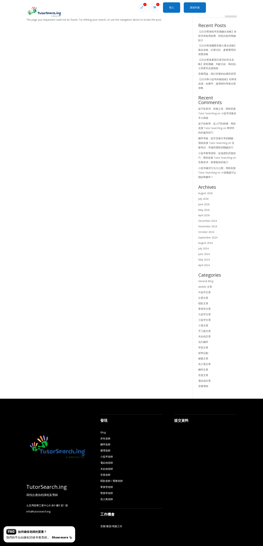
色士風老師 (106, 499)
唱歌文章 (203, 303)
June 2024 (204, 254)
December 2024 (207, 220)
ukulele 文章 (205, 286)
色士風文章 (204, 364)
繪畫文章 (203, 358)
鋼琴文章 (203, 369)
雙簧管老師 (106, 493)
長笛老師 (105, 474)
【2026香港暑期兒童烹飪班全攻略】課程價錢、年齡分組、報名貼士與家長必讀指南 (217, 64)
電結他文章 (204, 380)
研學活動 (203, 353)
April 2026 (204, 215)
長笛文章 (203, 375)
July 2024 (203, 248)
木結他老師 (106, 468)
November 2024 (207, 226)
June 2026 (204, 204)
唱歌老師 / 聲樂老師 (111, 480)
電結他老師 (106, 462)
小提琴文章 (204, 320)
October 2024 (206, 232)
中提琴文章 (204, 292)
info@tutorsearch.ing (38, 511)
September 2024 (207, 237)
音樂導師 (203, 386)
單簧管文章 (204, 308)
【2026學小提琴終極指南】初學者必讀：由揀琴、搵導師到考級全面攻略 (217, 84)
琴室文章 (203, 347)
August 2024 (205, 243)
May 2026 (204, 210)
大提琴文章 (204, 314)
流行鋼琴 (203, 342)
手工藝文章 (204, 331)
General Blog (205, 281)
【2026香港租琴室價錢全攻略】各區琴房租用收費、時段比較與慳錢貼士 (217, 36)
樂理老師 (105, 450)
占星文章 (203, 297)
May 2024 (204, 259)
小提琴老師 (106, 456)
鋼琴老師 (105, 444)
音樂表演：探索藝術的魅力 (213, 162)
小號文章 (203, 325)
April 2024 (204, 265)
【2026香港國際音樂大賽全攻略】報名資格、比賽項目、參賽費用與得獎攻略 (217, 50)
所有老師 (105, 438)
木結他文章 (204, 336)
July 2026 (203, 198)
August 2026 (205, 193)
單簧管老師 (106, 487)
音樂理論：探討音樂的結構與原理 (217, 73)
